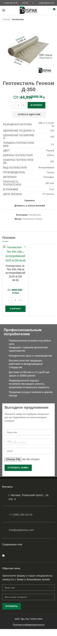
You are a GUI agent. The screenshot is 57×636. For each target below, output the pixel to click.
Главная (6, 19)
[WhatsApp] (4, 551)
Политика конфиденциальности (28, 624)
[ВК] (8, 551)
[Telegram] (12, 551)
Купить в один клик (29, 114)
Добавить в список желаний (29, 205)
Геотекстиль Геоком (32, 219)
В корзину (36, 105)
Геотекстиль (18, 19)
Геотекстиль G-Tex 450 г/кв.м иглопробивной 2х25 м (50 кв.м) (15, 273)
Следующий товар (53, 19)
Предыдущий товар (47, 19)
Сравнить (29, 200)
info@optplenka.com (46, 3)
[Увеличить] (8, 71)
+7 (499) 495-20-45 (10, 3)
